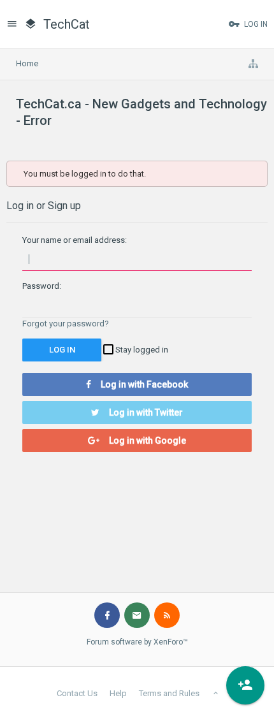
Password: (41, 286)
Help (118, 693)
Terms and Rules (169, 693)
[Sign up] (245, 685)
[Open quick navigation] (253, 64)
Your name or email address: (74, 240)
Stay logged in (140, 349)
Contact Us (77, 693)
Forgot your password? (65, 323)
